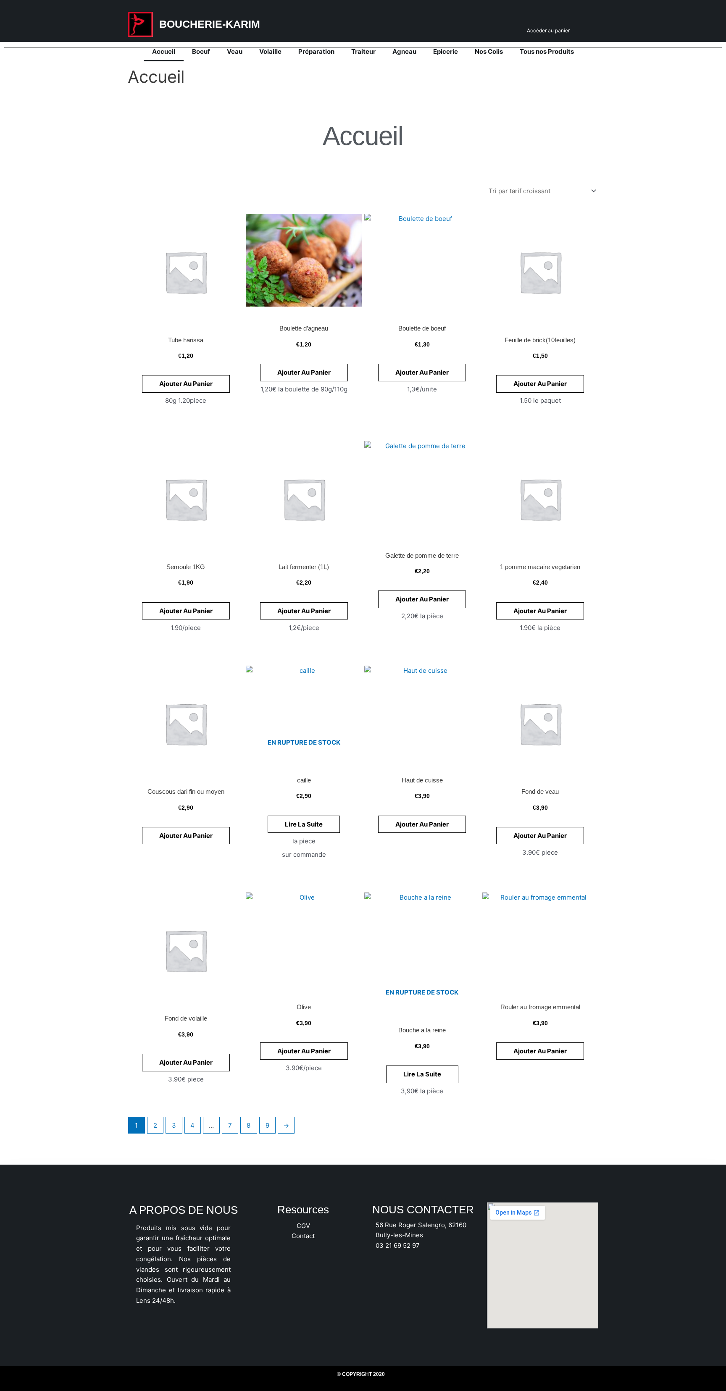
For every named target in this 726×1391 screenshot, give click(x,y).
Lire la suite (304, 824)
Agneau (404, 51)
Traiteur (363, 51)
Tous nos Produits (547, 51)
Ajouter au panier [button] (186, 384)
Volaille (270, 51)
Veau (234, 51)
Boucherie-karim (209, 24)
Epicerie (445, 51)
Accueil (163, 51)
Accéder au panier (548, 30)
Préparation (316, 51)
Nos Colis (489, 51)
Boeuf (201, 51)
